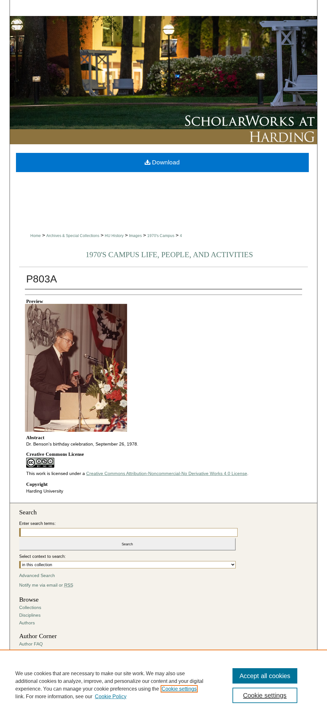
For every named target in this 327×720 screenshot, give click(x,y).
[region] (163, 685)
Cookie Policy (110, 696)
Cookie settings (179, 689)
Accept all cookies (265, 675)
